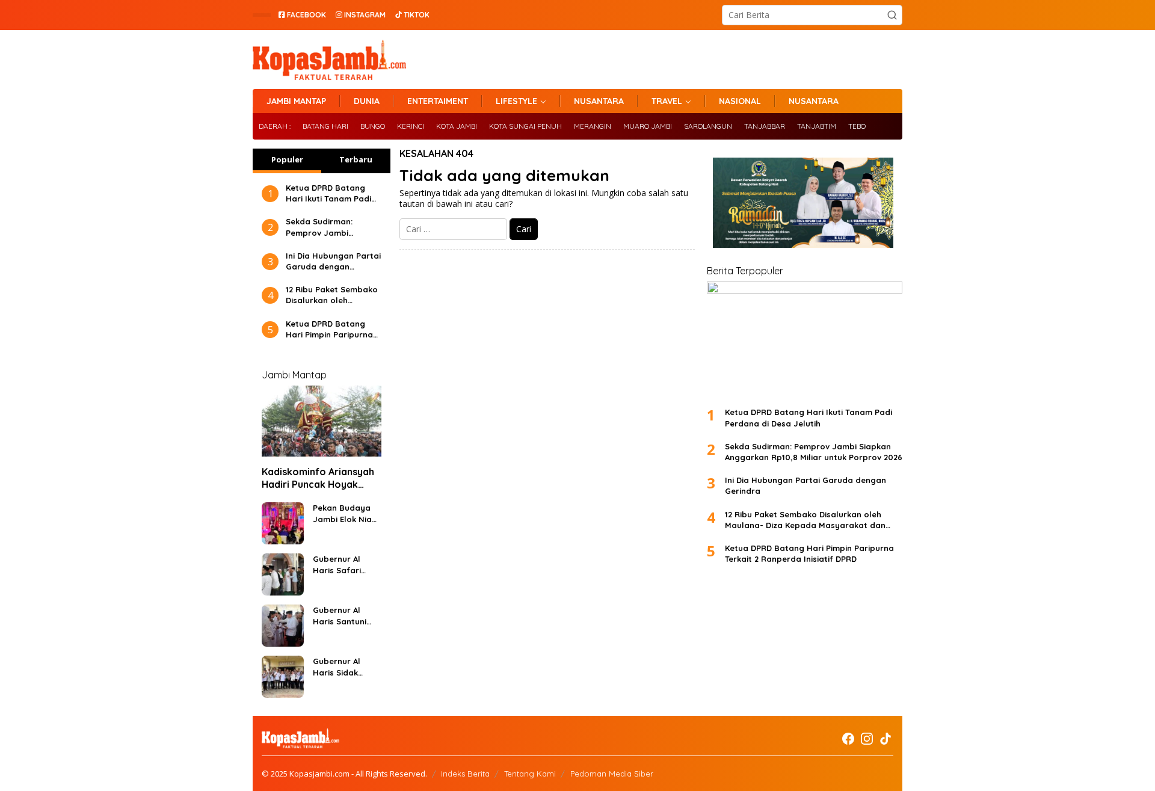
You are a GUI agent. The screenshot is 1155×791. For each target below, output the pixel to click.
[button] (892, 15)
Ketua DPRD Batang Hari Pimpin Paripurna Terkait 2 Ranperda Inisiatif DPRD (329, 329)
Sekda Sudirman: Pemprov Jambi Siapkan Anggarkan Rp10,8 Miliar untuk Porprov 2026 (325, 227)
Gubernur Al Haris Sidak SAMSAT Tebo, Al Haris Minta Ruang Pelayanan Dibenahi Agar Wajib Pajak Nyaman (345, 666)
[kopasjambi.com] (329, 58)
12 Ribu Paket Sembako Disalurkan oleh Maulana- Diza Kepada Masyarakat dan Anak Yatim (332, 295)
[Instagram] (867, 738)
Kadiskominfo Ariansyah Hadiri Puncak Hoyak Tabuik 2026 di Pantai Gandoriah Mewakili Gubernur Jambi (318, 478)
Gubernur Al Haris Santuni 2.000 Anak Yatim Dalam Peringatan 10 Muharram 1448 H (343, 615)
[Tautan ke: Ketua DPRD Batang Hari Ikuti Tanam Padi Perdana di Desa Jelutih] (804, 340)
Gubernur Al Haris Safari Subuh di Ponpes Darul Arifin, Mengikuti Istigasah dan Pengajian (346, 564)
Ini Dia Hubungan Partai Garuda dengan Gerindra (333, 261)
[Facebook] (848, 738)
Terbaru (355, 159)
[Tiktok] (885, 738)
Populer (287, 159)
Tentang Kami (530, 773)
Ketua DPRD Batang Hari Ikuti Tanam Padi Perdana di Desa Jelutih (328, 193)
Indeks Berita (465, 773)
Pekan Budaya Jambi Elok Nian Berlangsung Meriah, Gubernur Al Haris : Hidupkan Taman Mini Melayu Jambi (345, 513)
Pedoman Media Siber (611, 773)
